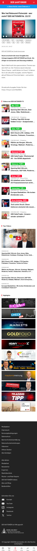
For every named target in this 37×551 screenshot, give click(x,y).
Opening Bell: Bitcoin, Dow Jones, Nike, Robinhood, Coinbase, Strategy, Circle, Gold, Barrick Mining (17, 254)
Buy (13, 42)
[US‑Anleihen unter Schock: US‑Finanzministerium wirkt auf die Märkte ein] (18, 179)
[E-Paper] (15, 548)
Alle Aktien (5, 460)
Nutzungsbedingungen (10, 433)
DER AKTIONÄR (5, 40)
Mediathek (5, 463)
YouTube (10, 503)
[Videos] (3, 548)
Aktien (8, 42)
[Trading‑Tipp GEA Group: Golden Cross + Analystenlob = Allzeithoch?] (18, 120)
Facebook (10, 511)
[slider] (9, 36)
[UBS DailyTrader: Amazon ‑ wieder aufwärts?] (18, 215)
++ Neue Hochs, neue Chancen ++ (18, 6)
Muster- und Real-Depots (10, 476)
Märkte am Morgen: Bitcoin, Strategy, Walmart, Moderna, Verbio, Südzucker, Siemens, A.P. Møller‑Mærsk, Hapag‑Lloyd (18, 270)
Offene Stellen (7, 450)
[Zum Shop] (9, 548)
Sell (18, 42)
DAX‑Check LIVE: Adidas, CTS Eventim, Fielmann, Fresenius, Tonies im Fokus (15, 262)
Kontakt (9, 499)
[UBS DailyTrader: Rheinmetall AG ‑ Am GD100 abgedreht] (18, 155)
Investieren (28, 40)
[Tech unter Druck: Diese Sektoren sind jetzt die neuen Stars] (18, 203)
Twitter (9, 515)
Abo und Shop (6, 483)
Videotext (5, 446)
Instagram (10, 507)
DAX (22, 42)
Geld (3, 42)
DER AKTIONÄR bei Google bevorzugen (13, 51)
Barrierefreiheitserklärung (11, 440)
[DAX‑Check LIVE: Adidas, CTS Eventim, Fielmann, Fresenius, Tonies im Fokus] (18, 132)
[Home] (21, 548)
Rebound (28, 42)
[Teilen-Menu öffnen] (27, 548)
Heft (13, 40)
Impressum (5, 430)
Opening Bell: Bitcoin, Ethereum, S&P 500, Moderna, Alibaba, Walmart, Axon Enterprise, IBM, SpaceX (17, 278)
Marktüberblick (7, 473)
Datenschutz (6, 436)
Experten (5, 470)
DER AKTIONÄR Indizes (9, 480)
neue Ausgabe (19, 40)
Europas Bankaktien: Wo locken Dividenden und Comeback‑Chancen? (18, 286)
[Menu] (34, 2)
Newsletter (5, 467)
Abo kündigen (6, 453)
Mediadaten (6, 427)
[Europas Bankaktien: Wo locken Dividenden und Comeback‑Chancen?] (18, 191)
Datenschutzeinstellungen (11, 443)
